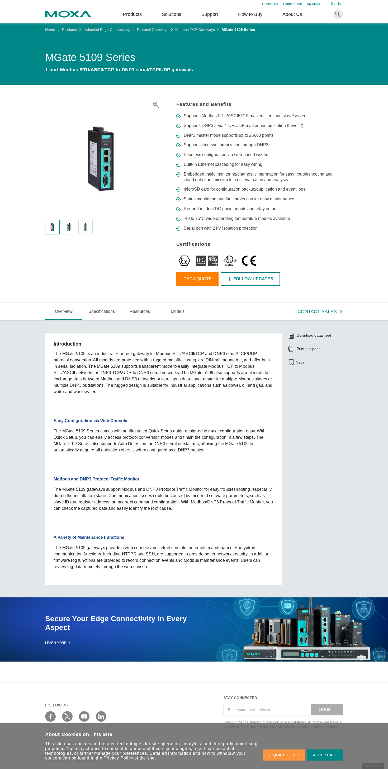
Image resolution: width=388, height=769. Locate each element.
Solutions (171, 14)
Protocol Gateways (152, 29)
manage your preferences (120, 753)
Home (50, 29)
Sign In (336, 3)
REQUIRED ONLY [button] (284, 755)
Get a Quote (197, 279)
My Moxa (313, 4)
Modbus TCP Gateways (195, 29)
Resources (140, 311)
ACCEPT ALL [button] (325, 755)
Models (177, 311)
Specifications (101, 311)
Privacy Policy (118, 758)
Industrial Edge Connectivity (107, 29)
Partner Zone (292, 4)
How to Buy (250, 14)
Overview (64, 311)
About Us (292, 14)
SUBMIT (327, 709)
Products (69, 29)
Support (209, 14)
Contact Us (270, 4)
